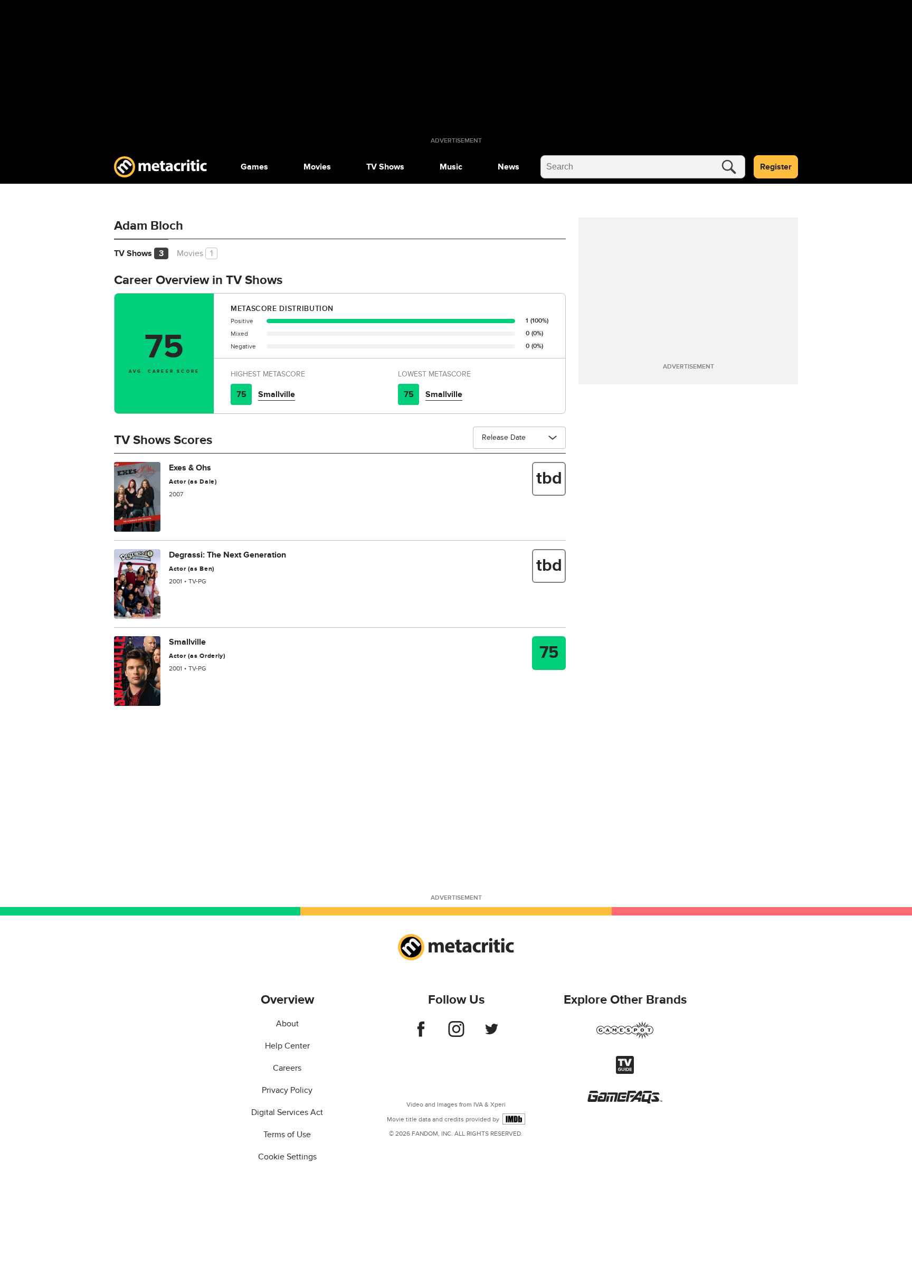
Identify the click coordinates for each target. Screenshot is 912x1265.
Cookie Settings (287, 1156)
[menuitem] (254, 167)
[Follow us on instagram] (456, 1034)
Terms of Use (287, 1134)
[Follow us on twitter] (491, 1034)
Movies (317, 167)
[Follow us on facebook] (421, 1034)
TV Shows (385, 167)
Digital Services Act (287, 1112)
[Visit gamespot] (625, 1036)
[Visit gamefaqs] (625, 1101)
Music (451, 167)
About (287, 1023)
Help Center (287, 1046)
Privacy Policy (287, 1090)
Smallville (276, 394)
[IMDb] (513, 1119)
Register (776, 167)
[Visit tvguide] (625, 1071)
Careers (287, 1068)
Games (254, 167)
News (508, 167)
